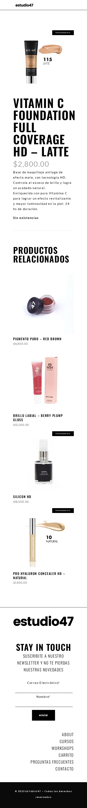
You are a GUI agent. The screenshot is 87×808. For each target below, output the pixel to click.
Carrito (66, 755)
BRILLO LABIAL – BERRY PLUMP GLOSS (38, 417)
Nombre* (43, 696)
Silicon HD (22, 496)
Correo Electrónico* (43, 682)
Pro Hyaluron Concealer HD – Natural (39, 575)
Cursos (67, 741)
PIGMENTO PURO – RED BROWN (37, 338)
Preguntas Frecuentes (52, 762)
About (68, 734)
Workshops (63, 748)
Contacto (64, 769)
